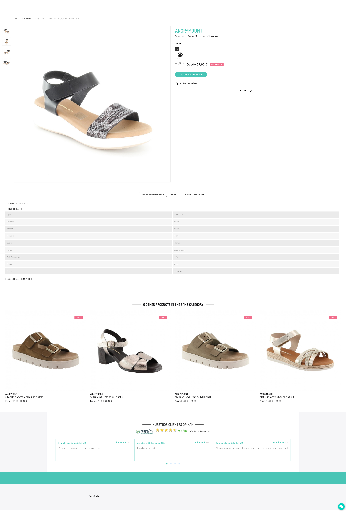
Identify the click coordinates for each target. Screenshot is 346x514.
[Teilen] (240, 91)
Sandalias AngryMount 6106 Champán (192, 397)
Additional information (153, 194)
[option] (7, 30)
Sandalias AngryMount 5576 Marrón (276, 397)
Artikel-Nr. (9, 203)
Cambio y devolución (194, 194)
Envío (173, 194)
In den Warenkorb (191, 74)
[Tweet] (245, 91)
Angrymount (12, 393)
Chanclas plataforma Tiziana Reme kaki (108, 397)
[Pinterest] (251, 91)
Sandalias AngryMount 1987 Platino (22, 397)
